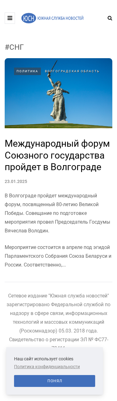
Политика (27, 71)
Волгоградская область (72, 71)
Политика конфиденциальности (47, 366)
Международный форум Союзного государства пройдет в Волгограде (57, 155)
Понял (54, 381)
